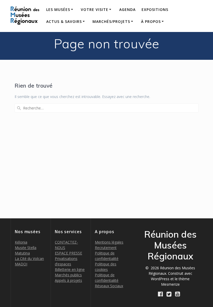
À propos (151, 21)
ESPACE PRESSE (68, 253)
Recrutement (106, 247)
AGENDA (127, 9)
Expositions (155, 9)
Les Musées (58, 9)
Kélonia (21, 242)
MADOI (21, 264)
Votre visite (94, 9)
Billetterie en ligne (70, 269)
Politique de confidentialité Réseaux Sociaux (109, 280)
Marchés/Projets (111, 21)
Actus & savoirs (64, 21)
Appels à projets (68, 280)
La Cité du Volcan (29, 258)
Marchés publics (68, 274)
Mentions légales (109, 242)
